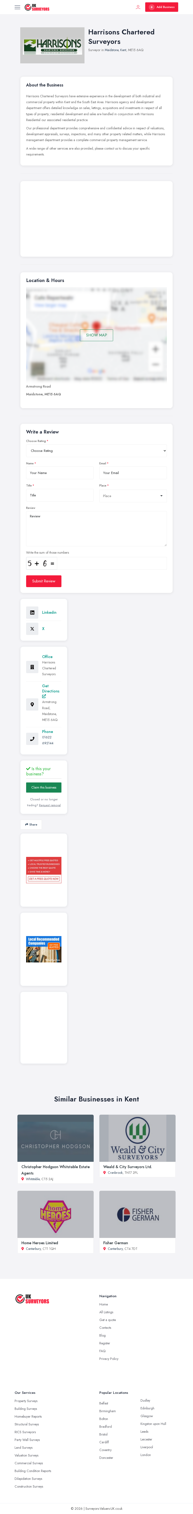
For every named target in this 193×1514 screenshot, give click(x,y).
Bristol (103, 1434)
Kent (123, 50)
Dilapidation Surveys (28, 1478)
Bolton (103, 1418)
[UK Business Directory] (43, 949)
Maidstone (111, 50)
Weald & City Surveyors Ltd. (127, 1167)
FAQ (102, 1351)
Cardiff (104, 1442)
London (146, 1455)
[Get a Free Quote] (43, 870)
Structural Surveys (27, 1424)
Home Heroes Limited (39, 1243)
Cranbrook (115, 1172)
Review (30, 508)
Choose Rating (36, 441)
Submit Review (43, 581)
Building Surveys (26, 1408)
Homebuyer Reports (28, 1416)
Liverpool (147, 1447)
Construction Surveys (29, 1486)
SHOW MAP (96, 335)
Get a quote (107, 1320)
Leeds (144, 1431)
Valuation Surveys (26, 1455)
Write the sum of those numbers (47, 552)
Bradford (105, 1426)
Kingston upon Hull (153, 1423)
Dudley (145, 1400)
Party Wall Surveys (27, 1439)
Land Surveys (23, 1447)
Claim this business (43, 787)
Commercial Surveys (29, 1463)
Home (103, 1304)
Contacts (105, 1327)
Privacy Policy (108, 1358)
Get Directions (50, 688)
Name (30, 463)
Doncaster (106, 1457)
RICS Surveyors (25, 1432)
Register (104, 1343)
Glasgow (147, 1416)
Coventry (105, 1450)
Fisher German (115, 1243)
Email (102, 463)
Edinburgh (147, 1408)
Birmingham (107, 1411)
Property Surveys (26, 1401)
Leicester (146, 1439)
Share (33, 824)
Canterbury (33, 1248)
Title (29, 485)
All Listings (106, 1312)
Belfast (103, 1403)
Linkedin (49, 612)
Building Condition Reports (33, 1471)
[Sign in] (138, 7)
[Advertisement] (96, 220)
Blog (102, 1335)
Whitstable (33, 1179)
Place (102, 485)
